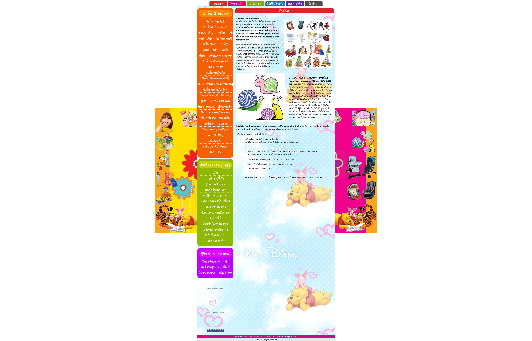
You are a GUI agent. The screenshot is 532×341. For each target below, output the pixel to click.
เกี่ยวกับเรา (258, 337)
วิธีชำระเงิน (269, 337)
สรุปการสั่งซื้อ (282, 337)
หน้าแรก (238, 337)
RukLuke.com (310, 178)
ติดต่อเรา (293, 337)
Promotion (248, 337)
